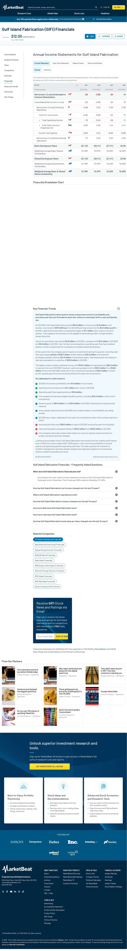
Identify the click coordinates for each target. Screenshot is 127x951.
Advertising (48, 903)
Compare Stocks (92, 877)
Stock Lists (90, 873)
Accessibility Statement (53, 907)
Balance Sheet (78, 63)
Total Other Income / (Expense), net (50, 126)
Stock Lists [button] (79, 13)
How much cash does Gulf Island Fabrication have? (55, 514)
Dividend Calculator (93, 880)
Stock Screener (92, 887)
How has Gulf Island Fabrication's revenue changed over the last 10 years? (65, 501)
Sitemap (47, 923)
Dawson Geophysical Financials (47, 587)
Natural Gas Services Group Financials (49, 545)
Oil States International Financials (48, 539)
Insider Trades (110, 883)
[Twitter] (3, 891)
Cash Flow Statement (61, 63)
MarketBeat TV (68, 880)
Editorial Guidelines (51, 877)
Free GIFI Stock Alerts (103, 19)
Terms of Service (50, 920)
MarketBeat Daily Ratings (72, 877)
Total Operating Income (52, 120)
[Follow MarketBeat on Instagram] (19, 891)
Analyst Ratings (111, 873)
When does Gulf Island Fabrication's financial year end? (57, 471)
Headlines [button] (105, 13)
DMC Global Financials (43, 576)
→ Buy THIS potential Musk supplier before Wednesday (36, 19)
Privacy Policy (49, 913)
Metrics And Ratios (95, 63)
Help (51, 893)
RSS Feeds (48, 916)
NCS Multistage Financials (45, 581)
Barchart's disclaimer (17, 945)
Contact (47, 890)
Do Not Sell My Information (54, 910)
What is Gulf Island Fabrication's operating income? (55, 495)
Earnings (108, 880)
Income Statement (42, 63)
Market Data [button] (52, 13)
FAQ (45, 893)
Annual (37, 70)
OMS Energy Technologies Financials (49, 566)
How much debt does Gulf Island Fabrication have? (55, 508)
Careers (47, 887)
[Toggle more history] (77, 85)
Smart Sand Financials (43, 560)
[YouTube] (11, 891)
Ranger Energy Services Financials (48, 550)
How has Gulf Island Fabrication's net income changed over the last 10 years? (66, 488)
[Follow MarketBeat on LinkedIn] (15, 891)
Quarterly (47, 70)
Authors (47, 880)
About (46, 873)
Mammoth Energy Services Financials (49, 571)
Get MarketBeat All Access (49, 766)
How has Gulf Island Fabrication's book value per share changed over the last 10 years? (70, 521)
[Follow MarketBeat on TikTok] (23, 891)
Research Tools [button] (24, 13)
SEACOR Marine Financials (45, 555)
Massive (61, 940)
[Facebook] (7, 891)
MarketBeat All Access (71, 873)
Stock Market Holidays (113, 887)
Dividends (109, 877)
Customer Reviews (70, 883)
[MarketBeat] (13, 7)
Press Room (49, 883)
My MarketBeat (91, 883)
